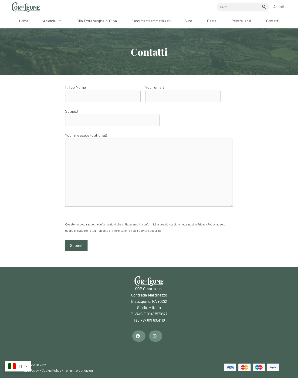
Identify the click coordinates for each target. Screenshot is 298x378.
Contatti (272, 21)
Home (23, 21)
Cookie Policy (51, 370)
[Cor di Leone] (26, 7)
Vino (188, 21)
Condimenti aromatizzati (151, 21)
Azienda (49, 21)
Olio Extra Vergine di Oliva (97, 21)
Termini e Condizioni (79, 370)
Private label (241, 21)
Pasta (212, 21)
